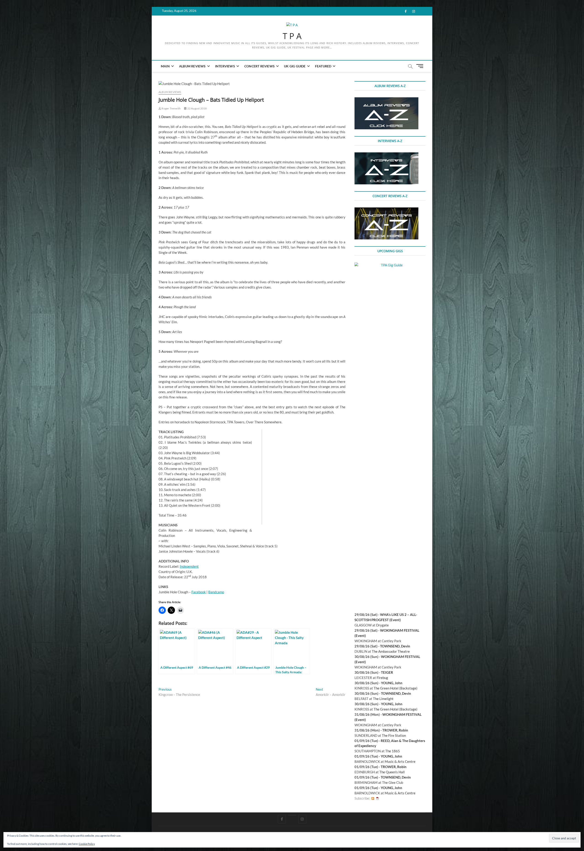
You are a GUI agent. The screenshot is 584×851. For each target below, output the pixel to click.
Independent (189, 566)
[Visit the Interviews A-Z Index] (386, 155)
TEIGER (387, 672)
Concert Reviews (259, 66)
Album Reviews (192, 66)
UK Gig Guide (294, 66)
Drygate (382, 625)
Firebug (382, 678)
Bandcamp (216, 592)
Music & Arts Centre (400, 761)
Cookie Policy (87, 844)
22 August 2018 (197, 108)
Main (165, 66)
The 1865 (392, 751)
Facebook (198, 592)
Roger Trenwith (171, 108)
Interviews (225, 66)
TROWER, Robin (395, 730)
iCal (377, 798)
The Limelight (383, 699)
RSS (372, 798)
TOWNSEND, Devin (395, 646)
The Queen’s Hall (392, 772)
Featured (323, 66)
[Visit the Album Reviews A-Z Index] (386, 100)
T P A (292, 36)
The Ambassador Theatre (391, 651)
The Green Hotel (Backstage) (395, 688)
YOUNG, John (391, 683)
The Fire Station (394, 735)
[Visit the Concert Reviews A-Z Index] (386, 210)
